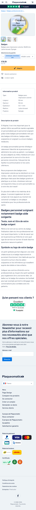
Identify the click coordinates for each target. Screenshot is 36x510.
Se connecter (7, 399)
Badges (3, 11)
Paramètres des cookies (9, 486)
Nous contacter (8, 417)
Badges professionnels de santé (16, 11)
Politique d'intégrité (8, 480)
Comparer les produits (10, 396)
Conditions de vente (8, 483)
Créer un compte (8, 402)
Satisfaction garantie (10, 426)
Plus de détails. (11, 347)
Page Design (7, 393)
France (9, 383)
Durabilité (6, 423)
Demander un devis (9, 405)
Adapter (19, 68)
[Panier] (32, 2)
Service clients (8, 408)
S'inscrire (7, 359)
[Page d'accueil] (18, 376)
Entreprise (5, 489)
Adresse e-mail (6, 350)
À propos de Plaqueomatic (12, 420)
